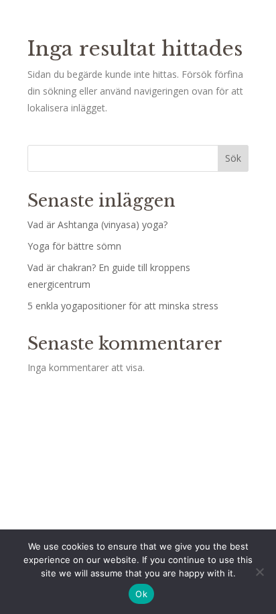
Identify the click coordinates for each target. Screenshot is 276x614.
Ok (141, 594)
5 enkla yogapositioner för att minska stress (122, 305)
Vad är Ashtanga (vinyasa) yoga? (97, 224)
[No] (259, 571)
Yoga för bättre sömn (74, 246)
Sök (233, 158)
